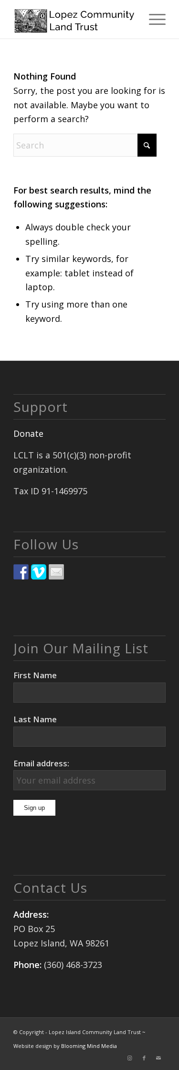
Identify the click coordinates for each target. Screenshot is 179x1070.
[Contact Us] (56, 572)
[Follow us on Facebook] (21, 572)
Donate (28, 433)
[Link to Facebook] (144, 1058)
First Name (35, 675)
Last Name (35, 719)
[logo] (74, 19)
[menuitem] (152, 19)
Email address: (41, 763)
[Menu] (152, 19)
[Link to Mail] (158, 1058)
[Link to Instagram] (130, 1058)
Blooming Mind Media (89, 1045)
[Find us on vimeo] (38, 572)
